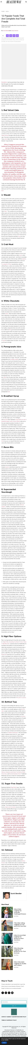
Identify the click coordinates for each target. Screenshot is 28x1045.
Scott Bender (6, 30)
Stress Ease (4, 774)
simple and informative (10, 807)
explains (24, 259)
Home (2, 11)
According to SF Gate (6, 264)
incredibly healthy (14, 359)
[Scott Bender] (6, 895)
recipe (3, 340)
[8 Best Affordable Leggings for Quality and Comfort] (7, 964)
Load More (14, 976)
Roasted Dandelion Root (15, 774)
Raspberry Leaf (9, 772)
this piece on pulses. (21, 697)
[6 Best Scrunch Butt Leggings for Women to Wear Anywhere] (7, 938)
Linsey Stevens (14, 30)
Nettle (23, 772)
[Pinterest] (14, 35)
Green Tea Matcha (17, 772)
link (2, 441)
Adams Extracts (5, 135)
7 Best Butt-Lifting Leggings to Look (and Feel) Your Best (20, 924)
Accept (4, 1042)
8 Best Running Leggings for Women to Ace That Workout (20, 950)
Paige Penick (14, 787)
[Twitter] (10, 35)
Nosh (7, 11)
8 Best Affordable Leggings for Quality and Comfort (20, 963)
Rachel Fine (4, 654)
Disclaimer (4, 82)
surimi (20, 255)
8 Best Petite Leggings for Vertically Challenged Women (20, 911)
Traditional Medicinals (13, 732)
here (2, 190)
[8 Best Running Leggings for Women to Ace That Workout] (7, 951)
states (5, 211)
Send (13, 1005)
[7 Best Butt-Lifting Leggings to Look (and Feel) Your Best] (7, 925)
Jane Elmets (16, 916)
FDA (10, 329)
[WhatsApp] (17, 35)
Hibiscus (3, 772)
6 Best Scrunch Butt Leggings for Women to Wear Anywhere (20, 937)
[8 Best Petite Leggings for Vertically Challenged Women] (7, 912)
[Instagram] (6, 993)
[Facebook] (7, 35)
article (5, 139)
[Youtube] (12, 993)
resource (23, 716)
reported (6, 419)
